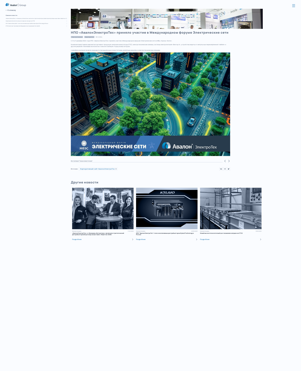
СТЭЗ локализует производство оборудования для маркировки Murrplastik (23, 26)
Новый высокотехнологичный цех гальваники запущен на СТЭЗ (20, 21)
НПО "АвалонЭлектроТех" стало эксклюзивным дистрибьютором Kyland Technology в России (27, 23)
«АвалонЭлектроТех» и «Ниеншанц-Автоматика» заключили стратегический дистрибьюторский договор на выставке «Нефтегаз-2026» (36, 18)
